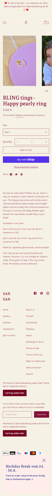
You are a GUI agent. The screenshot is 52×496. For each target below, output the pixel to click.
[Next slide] (46, 91)
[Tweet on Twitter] (16, 174)
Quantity (7, 141)
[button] (46, 22)
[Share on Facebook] (11, 174)
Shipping (19, 115)
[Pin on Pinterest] (21, 174)
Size (5, 125)
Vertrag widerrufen (14, 393)
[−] (17, 142)
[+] (46, 142)
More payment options (26, 166)
